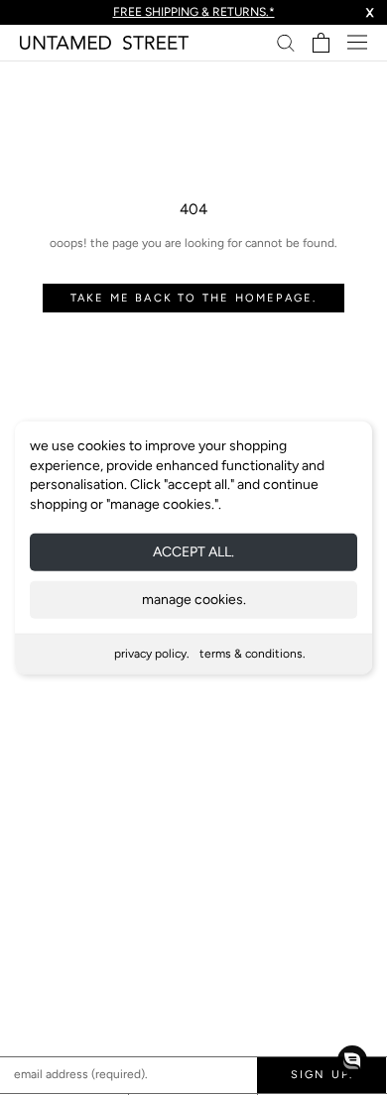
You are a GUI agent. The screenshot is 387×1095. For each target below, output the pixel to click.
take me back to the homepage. (194, 298)
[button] (352, 1060)
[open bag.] (321, 43)
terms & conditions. (252, 654)
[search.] (286, 42)
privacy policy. (152, 654)
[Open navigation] (357, 42)
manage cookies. (194, 599)
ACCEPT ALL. (193, 552)
